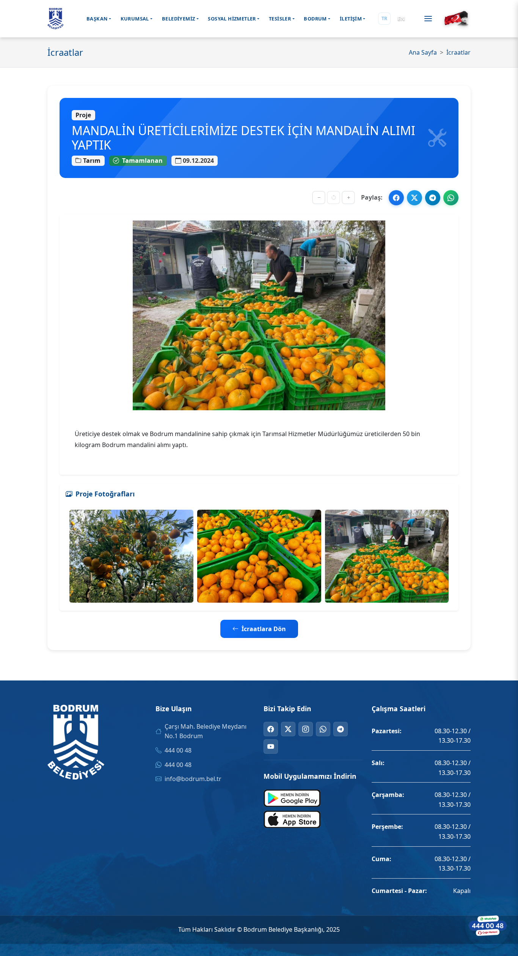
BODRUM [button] (315, 18)
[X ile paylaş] (414, 197)
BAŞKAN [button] (96, 18)
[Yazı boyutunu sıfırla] (333, 197)
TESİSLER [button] (280, 18)
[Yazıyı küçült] (318, 197)
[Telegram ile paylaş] (432, 197)
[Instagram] (305, 729)
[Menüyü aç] (428, 18)
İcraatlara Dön (264, 629)
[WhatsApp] (323, 729)
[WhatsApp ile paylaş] (450, 197)
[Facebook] (271, 729)
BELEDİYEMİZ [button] (178, 18)
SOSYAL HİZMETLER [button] (232, 18)
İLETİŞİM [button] (351, 18)
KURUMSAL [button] (135, 18)
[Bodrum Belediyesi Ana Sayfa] (55, 18)
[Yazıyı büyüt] (348, 197)
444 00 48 (178, 750)
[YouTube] (271, 746)
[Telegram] (340, 729)
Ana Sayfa (423, 52)
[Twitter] (288, 729)
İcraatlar (458, 52)
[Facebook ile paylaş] (396, 197)
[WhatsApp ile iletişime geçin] (487, 925)
